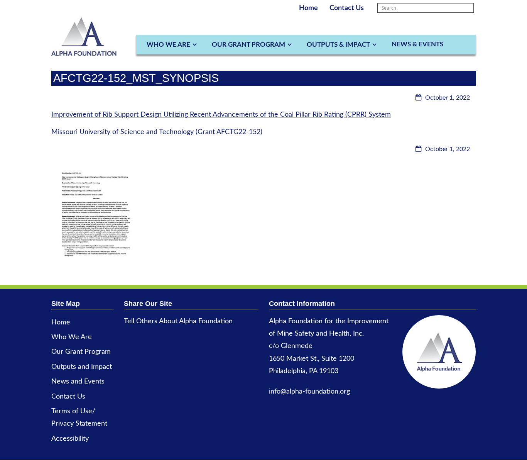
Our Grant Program (248, 44)
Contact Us (346, 8)
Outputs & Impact (338, 44)
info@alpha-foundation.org (309, 391)
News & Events (417, 44)
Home (308, 8)
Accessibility (70, 438)
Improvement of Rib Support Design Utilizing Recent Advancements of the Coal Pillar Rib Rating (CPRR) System (221, 114)
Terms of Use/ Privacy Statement (79, 417)
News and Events (78, 381)
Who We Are (168, 44)
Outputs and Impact (81, 366)
